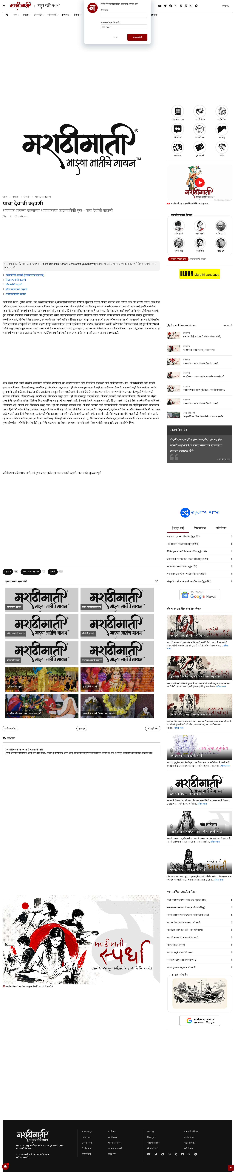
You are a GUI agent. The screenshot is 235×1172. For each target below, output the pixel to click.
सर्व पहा (227, 325)
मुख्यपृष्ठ (82, 728)
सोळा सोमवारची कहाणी (16, 289)
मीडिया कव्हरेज (153, 1143)
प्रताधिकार (112, 1131)
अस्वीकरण (112, 1137)
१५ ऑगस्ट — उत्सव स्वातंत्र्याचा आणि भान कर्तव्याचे (203, 376)
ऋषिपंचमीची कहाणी (15, 687)
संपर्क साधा (86, 1137)
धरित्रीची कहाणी (88, 633)
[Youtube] (159, 6)
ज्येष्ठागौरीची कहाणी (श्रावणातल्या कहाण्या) (25, 275)
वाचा (155, 15)
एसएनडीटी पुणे (189, 413)
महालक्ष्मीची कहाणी (89, 687)
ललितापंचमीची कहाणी (16, 294)
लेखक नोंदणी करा (178, 259)
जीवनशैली (38, 15)
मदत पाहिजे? (189, 1143)
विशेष (76, 15)
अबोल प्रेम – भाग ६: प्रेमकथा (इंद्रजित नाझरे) (200, 403)
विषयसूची (151, 1137)
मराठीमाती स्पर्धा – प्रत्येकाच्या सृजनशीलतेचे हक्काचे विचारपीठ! (29, 986)
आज (15, 15)
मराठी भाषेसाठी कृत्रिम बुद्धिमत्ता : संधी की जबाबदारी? (204, 390)
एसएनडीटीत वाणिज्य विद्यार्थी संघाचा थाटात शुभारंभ (203, 416)
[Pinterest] (181, 6)
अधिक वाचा (221, 686)
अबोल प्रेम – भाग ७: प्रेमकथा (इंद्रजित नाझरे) (200, 363)
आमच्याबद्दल (87, 1131)
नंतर (115, 37)
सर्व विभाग (188, 1148)
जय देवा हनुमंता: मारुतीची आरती (186, 755)
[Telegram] (196, 6)
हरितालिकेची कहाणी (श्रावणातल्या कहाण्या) (24, 713)
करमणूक (65, 15)
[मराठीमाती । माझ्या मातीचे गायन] (41, 9)
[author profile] (11, 216)
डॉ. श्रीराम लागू (224, 459)
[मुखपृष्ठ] (7, 15)
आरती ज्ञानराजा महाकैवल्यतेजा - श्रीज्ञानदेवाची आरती (196, 831)
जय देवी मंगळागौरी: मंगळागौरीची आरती (189, 635)
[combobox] (106, 27)
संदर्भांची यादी (152, 1148)
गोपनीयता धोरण (114, 1143)
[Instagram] (176, 6)
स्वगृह (5, 197)
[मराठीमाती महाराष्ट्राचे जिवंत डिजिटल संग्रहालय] (199, 182)
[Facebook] (170, 6)
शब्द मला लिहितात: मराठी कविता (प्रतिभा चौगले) (202, 336)
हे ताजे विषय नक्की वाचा (183, 325)
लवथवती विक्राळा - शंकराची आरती (187, 793)
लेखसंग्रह (150, 1131)
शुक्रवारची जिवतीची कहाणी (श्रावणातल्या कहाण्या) (195, 676)
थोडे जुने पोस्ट (152, 728)
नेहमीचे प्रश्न (86, 1154)
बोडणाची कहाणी (13, 660)
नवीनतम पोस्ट (10, 728)
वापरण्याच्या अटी (115, 1148)
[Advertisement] (117, 81)
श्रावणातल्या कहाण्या (43, 197)
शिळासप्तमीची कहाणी (16, 280)
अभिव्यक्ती (51, 15)
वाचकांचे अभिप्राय (191, 1131)
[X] (165, 6)
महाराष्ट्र (25, 15)
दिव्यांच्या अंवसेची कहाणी (92, 660)
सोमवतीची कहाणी (14, 284)
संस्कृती (26, 197)
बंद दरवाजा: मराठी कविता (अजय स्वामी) (199, 350)
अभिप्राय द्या (189, 1137)
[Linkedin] (186, 6)
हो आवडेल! (137, 37)
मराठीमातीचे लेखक (198, 259)
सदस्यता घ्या (87, 1143)
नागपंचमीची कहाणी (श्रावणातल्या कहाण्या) (98, 713)
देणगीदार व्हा (87, 1148)
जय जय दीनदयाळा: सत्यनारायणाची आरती (191, 714)
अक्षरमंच (186, 333)
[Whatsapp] (191, 6)
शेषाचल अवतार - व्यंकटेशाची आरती (187, 869)
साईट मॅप (111, 1154)
